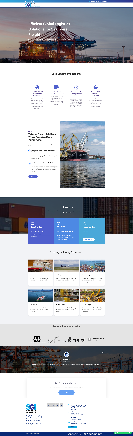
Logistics (70, 434)
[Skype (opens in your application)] (31, 1)
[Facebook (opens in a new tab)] (28, 1)
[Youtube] (61, 405)
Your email (85, 232)
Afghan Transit (96, 434)
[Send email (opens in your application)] (33, 1)
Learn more (33, 47)
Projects (80, 434)
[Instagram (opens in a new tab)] (29, 1)
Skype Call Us (72, 426)
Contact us (66, 392)
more (32, 176)
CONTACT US (71, 433)
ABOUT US (77, 433)
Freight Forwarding (98, 433)
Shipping (85, 434)
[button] (29, 360)
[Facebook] (53, 405)
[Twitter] (49, 405)
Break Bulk (75, 434)
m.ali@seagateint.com (78, 423)
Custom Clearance (88, 433)
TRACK (81, 433)
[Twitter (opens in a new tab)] (26, 1)
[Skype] (57, 405)
